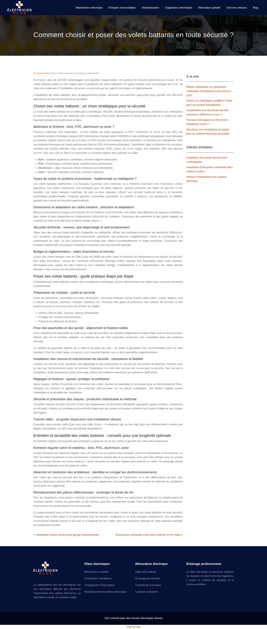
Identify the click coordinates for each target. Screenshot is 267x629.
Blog (255, 7)
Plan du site (133, 626)
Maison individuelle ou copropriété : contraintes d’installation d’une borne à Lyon (208, 91)
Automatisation (150, 7)
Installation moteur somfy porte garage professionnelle (67, 534)
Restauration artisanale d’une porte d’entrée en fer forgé (147, 534)
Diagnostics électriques (178, 7)
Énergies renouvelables (122, 7)
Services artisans (237, 7)
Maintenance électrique (89, 7)
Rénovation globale (209, 7)
